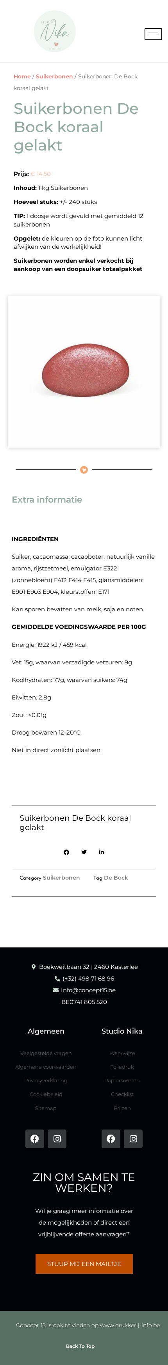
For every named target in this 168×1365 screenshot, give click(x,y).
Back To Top (80, 1346)
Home (22, 76)
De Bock (116, 878)
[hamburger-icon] (153, 34)
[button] (66, 852)
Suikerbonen (54, 76)
